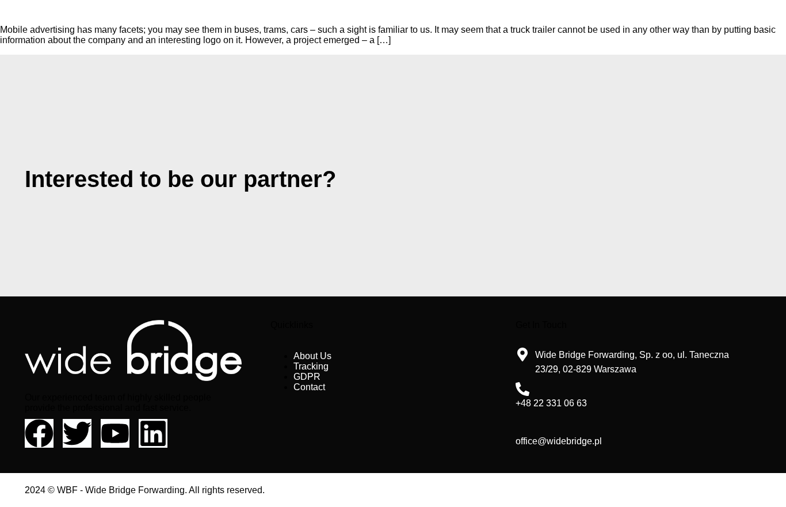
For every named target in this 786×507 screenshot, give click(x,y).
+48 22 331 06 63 (551, 403)
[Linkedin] (153, 433)
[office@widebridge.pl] (522, 427)
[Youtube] (115, 433)
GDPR (306, 377)
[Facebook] (39, 433)
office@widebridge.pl (559, 441)
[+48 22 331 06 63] (522, 389)
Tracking (311, 366)
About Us (312, 356)
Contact (309, 387)
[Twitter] (77, 433)
